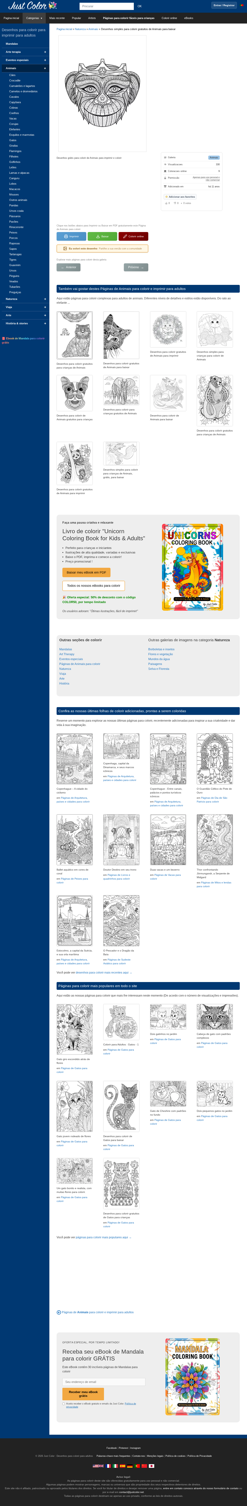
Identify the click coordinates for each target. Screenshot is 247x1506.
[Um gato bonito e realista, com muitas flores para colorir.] (75, 1182)
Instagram (135, 1448)
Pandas (13, 205)
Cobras (13, 107)
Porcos (13, 237)
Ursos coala (16, 210)
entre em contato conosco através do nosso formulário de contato (201, 1488)
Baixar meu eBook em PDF (86, 572)
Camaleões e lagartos (22, 85)
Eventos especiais (71, 659)
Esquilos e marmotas (21, 134)
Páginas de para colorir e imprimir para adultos (98, 1312)
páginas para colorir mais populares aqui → (104, 1237)
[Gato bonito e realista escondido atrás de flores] (75, 1053)
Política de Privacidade (200, 1456)
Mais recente (57, 18)
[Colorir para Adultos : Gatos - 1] (121, 1039)
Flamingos (15, 151)
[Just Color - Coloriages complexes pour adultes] (108, 1466)
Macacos (14, 189)
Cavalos (14, 96)
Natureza (80, 29)
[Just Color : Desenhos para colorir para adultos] (33, 5)
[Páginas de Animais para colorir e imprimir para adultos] (59, 1312)
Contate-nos (138, 1456)
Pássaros (15, 216)
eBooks (188, 18)
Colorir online (169, 18)
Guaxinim (15, 265)
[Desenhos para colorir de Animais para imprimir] (75, 410)
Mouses (14, 194)
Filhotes (13, 156)
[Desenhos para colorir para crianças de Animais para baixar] (168, 346)
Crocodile (14, 80)
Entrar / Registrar (224, 5)
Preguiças (15, 292)
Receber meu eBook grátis (83, 1394)
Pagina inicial (11, 18)
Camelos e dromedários (23, 91)
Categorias (32, 18)
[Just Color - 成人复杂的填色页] (144, 1466)
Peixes (13, 232)
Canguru (14, 178)
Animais (93, 29)
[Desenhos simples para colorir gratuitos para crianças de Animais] (121, 358)
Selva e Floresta (158, 668)
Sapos (13, 248)
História (64, 683)
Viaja (62, 673)
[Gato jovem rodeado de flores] (75, 1130)
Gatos (12, 140)
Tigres (12, 259)
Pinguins (14, 275)
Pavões (13, 221)
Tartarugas (15, 254)
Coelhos (14, 113)
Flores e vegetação (160, 654)
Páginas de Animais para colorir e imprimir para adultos (143, 289)
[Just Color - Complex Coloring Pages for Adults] (98, 1466)
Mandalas (65, 649)
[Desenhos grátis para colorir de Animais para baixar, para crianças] (215, 346)
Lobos (12, 183)
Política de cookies (175, 1456)
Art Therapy (66, 654)
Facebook (112, 1448)
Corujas (13, 123)
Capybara (15, 102)
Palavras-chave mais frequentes (113, 1456)
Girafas (13, 145)
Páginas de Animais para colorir (79, 663)
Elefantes (14, 129)
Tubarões (14, 286)
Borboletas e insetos (161, 649)
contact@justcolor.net (131, 1492)
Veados (13, 281)
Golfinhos (14, 161)
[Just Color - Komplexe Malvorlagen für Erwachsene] (130, 1466)
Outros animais (18, 199)
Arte (62, 678)
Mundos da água (159, 659)
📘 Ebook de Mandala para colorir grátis (23, 340)
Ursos (12, 270)
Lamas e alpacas (19, 172)
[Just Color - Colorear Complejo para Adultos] (122, 1466)
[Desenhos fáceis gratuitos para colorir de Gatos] (121, 1130)
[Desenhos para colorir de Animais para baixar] (215, 425)
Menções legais (155, 1456)
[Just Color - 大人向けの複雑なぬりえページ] (151, 1466)
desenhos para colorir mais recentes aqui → (104, 972)
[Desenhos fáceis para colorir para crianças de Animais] (75, 484)
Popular (76, 18)
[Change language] (241, 5)
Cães (12, 75)
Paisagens (155, 663)
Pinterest (124, 1448)
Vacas (13, 118)
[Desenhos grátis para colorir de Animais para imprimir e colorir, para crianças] (75, 358)
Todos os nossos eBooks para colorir (93, 585)
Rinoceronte (16, 227)
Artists (92, 18)
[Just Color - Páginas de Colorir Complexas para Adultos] (137, 1466)
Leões (12, 167)
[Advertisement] (102, 191)
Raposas (14, 243)
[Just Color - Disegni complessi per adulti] (115, 1466)
